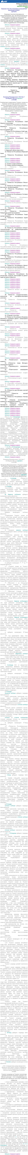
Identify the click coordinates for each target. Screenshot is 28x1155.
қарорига (16, 61)
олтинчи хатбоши (23, 704)
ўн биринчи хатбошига (13, 494)
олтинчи (7, 717)
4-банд (9, 775)
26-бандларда (16, 447)
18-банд (9, 1032)
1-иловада (15, 478)
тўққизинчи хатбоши (21, 653)
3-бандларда (16, 416)
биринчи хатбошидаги (21, 601)
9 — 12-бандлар (11, 833)
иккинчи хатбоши (22, 530)
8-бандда (9, 804)
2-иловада (10, 665)
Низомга (8, 1062)
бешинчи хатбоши (10, 693)
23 (9, 447)
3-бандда (9, 691)
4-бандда (9, 486)
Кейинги (7, 24)
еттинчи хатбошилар (21, 717)
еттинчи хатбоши (23, 817)
